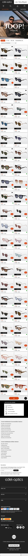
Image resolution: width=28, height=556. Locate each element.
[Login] (17, 6)
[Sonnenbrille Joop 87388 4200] (7, 342)
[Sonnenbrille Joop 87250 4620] (7, 210)
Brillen (14, 9)
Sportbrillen (23, 9)
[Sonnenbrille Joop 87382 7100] (20, 210)
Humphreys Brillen (5, 446)
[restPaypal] (11, 509)
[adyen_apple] (15, 509)
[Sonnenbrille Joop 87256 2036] (20, 94)
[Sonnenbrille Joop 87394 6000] (20, 283)
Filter (4, 40)
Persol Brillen (4, 451)
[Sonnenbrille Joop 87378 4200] (20, 298)
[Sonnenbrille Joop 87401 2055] (20, 313)
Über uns (3, 488)
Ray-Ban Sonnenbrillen (6, 423)
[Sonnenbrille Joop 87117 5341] (7, 196)
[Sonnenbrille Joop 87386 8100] (20, 356)
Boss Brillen (3, 454)
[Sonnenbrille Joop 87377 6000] (7, 371)
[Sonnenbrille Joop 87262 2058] (20, 327)
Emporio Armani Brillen (6, 449)
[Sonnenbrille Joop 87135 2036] (7, 181)
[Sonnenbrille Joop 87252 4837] (20, 108)
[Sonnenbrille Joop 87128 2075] (20, 371)
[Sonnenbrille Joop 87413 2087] (20, 152)
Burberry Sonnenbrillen (6, 437)
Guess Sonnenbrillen (5, 434)
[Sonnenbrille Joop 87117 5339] (7, 108)
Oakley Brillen (4, 445)
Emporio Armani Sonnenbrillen (8, 431)
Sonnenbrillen (5, 9)
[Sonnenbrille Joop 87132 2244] (20, 386)
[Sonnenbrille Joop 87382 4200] (7, 225)
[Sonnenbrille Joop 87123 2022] (7, 123)
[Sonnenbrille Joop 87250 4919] (20, 269)
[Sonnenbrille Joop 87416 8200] (20, 181)
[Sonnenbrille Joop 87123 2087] (7, 137)
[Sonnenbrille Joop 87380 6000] (20, 64)
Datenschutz (12, 548)
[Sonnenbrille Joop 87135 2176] (7, 79)
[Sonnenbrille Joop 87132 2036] (20, 196)
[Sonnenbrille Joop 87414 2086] (7, 152)
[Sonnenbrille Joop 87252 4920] (7, 356)
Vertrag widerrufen (14, 545)
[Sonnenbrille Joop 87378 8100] (7, 283)
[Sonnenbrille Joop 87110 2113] (7, 94)
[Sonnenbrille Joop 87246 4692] (20, 240)
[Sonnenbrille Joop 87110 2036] (20, 167)
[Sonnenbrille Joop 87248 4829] (7, 240)
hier (18, 473)
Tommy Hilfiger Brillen (6, 456)
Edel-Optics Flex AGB (14, 549)
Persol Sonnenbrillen (5, 426)
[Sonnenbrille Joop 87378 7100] (7, 313)
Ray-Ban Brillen (4, 443)
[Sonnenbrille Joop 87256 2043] (7, 50)
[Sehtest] (3, 6)
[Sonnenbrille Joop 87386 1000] (20, 254)
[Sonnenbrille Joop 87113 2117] (7, 269)
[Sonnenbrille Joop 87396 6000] (7, 327)
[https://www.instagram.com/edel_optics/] (20, 527)
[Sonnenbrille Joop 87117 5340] (20, 137)
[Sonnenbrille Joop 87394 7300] (20, 225)
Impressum (18, 548)
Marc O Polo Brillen (5, 448)
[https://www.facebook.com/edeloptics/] (18, 527)
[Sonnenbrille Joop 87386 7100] (20, 342)
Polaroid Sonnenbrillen (6, 429)
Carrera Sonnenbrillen (6, 428)
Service (2, 494)
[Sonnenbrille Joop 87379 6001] (7, 64)
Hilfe (2, 500)
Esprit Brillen (4, 457)
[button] (7, 2)
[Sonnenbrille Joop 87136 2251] (7, 167)
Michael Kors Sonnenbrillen (7, 433)
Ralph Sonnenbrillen (5, 436)
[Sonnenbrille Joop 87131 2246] (7, 386)
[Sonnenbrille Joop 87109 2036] (7, 298)
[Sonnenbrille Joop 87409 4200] (20, 50)
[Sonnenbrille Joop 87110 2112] (20, 79)
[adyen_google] (17, 509)
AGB (8, 548)
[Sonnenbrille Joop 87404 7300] (20, 123)
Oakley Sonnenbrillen (5, 425)
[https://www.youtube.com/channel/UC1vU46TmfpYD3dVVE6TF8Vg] (23, 527)
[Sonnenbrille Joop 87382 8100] (7, 254)
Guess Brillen (4, 453)
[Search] (10, 6)
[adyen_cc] (2, 509)
